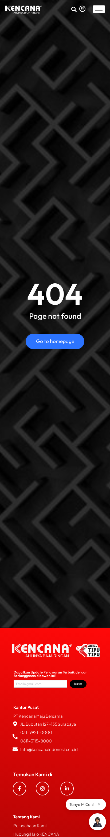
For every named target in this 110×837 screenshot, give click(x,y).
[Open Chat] (97, 821)
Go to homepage (55, 341)
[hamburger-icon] (99, 9)
